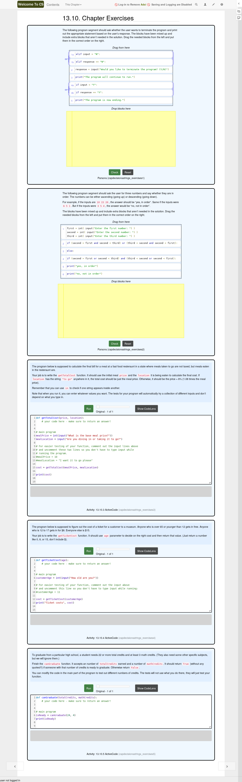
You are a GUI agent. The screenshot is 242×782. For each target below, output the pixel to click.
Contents (53, 4)
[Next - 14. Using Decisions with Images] (227, 766)
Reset (128, 172)
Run (88, 408)
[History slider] (97, 406)
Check (114, 172)
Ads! (143, 4)
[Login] (30, 4)
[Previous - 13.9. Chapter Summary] (15, 766)
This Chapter (72, 4)
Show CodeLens (146, 408)
